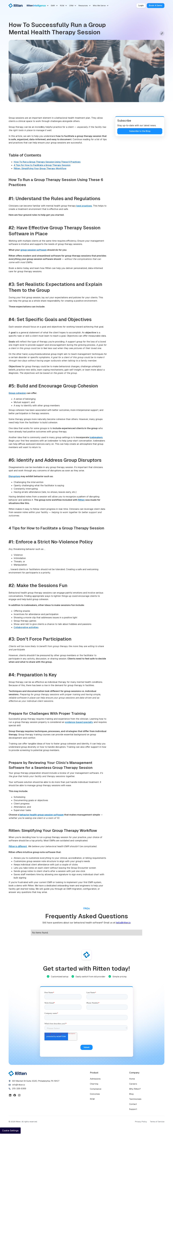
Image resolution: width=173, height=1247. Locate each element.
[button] (38, 5)
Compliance (95, 1089)
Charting (94, 1084)
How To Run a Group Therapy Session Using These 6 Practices (47, 162)
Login (141, 5)
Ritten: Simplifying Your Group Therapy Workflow (40, 168)
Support (133, 1109)
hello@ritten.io (123, 922)
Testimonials (135, 1099)
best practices (84, 205)
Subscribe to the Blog (139, 131)
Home (132, 1079)
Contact (133, 1104)
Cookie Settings (10, 1130)
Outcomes (95, 1094)
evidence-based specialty (79, 722)
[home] (16, 5)
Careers (133, 1084)
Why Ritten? (135, 1089)
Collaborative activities (26, 627)
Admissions (95, 1079)
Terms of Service (157, 1122)
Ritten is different (18, 846)
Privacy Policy (141, 1122)
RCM (92, 1099)
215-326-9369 (19, 1088)
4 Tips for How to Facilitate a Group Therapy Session (42, 165)
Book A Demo (155, 5)
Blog (131, 1094)
